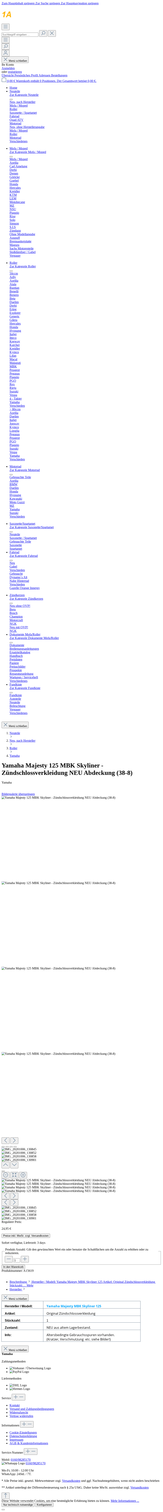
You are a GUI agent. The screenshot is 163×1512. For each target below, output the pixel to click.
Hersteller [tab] (16, 1289)
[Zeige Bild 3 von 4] (11, 1146)
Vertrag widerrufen (21, 1416)
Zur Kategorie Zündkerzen (26, 598)
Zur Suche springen (48, 3)
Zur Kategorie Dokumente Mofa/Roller (34, 638)
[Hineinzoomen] (23, 1175)
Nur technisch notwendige (18, 1504)
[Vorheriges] (6, 1140)
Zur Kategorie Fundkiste (25, 688)
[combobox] (20, 35)
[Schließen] (3, 1171)
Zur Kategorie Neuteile (24, 94)
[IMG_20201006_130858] (58, 968)
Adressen (45, 75)
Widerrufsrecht (19, 1412)
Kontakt (15, 1405)
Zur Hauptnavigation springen (80, 3)
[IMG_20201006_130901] (58, 1054)
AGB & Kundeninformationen (29, 1443)
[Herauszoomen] (6, 1175)
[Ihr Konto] (6, 53)
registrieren (15, 71)
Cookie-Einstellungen (23, 1432)
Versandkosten (71, 1480)
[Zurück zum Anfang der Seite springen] (6, 1496)
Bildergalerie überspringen (18, 794)
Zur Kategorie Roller (23, 266)
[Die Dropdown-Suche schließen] (52, 33)
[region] (81, 1008)
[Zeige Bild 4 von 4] (15, 1146)
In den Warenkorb (13, 1266)
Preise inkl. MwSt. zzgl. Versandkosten (26, 1235)
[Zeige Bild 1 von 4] (3, 1146)
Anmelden (8, 68)
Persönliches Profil (27, 75)
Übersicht (8, 75)
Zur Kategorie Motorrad (25, 470)
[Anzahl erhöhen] (25, 1259)
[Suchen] (43, 33)
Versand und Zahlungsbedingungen (32, 1409)
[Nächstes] (14, 1140)
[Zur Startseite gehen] (36, 21)
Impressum (16, 1439)
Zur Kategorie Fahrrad (24, 555)
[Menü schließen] (11, 99)
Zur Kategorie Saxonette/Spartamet (32, 527)
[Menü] (6, 27)
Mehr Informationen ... (125, 1500)
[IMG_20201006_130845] (58, 797)
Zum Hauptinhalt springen (18, 3)
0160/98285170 (21, 1459)
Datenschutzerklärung (23, 1436)
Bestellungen (59, 75)
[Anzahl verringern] (9, 1259)
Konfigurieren (44, 1504)
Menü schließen (18, 60)
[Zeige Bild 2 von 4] (7, 1146)
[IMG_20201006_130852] (58, 883)
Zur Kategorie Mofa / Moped (28, 152)
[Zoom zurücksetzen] (14, 1175)
